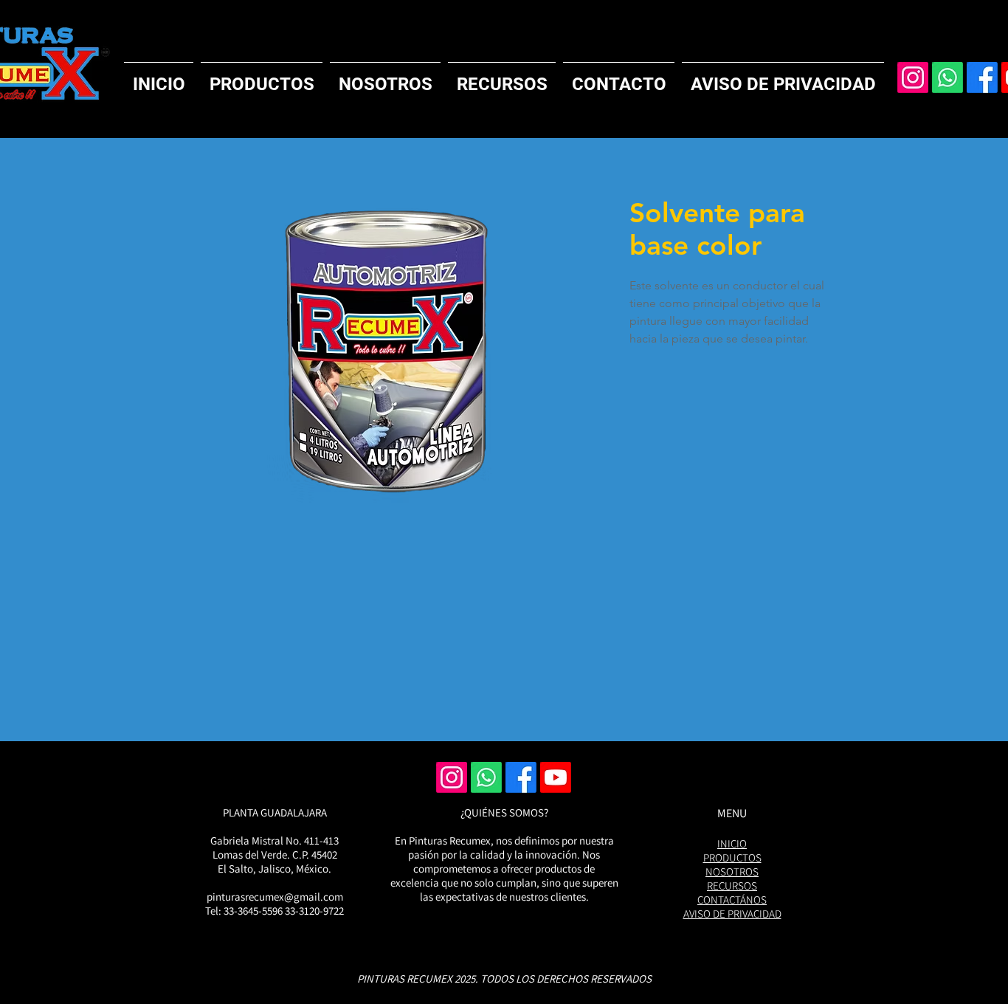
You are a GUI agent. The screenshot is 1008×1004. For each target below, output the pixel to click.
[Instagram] (912, 77)
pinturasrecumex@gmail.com (275, 897)
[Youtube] (555, 777)
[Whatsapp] (947, 77)
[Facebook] (982, 77)
